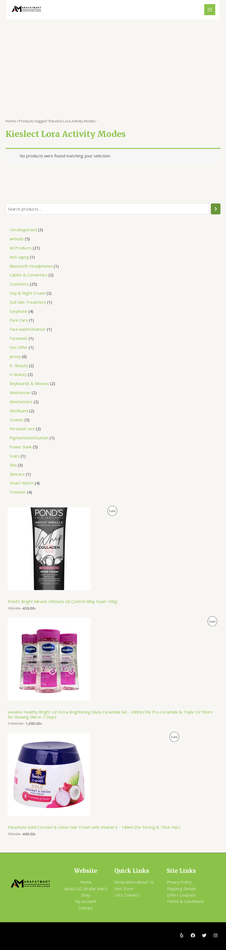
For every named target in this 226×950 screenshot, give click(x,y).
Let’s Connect (126, 895)
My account (85, 901)
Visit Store (123, 888)
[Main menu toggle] (209, 9)
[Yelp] (181, 935)
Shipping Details (181, 888)
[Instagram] (215, 935)
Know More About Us (134, 882)
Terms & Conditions (185, 901)
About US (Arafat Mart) (85, 888)
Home (11, 121)
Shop (85, 895)
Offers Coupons (181, 895)
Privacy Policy (179, 882)
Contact (86, 908)
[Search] (215, 208)
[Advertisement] (113, 60)
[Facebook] (193, 935)
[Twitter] (204, 935)
